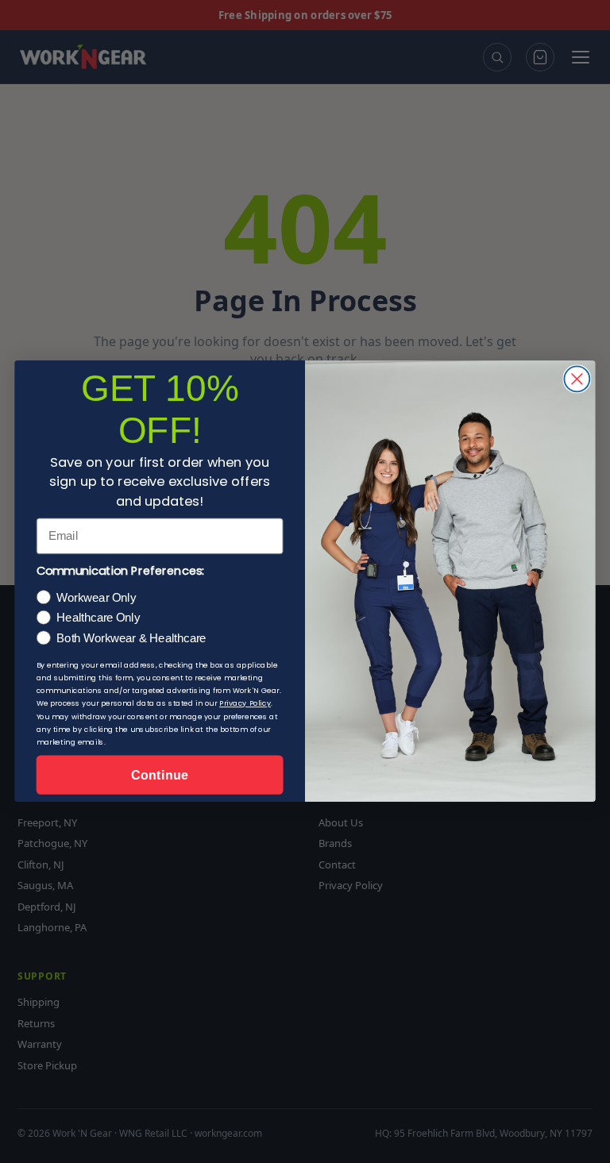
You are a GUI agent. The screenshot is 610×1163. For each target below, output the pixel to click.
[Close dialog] (576, 379)
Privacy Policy (245, 704)
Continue (159, 775)
